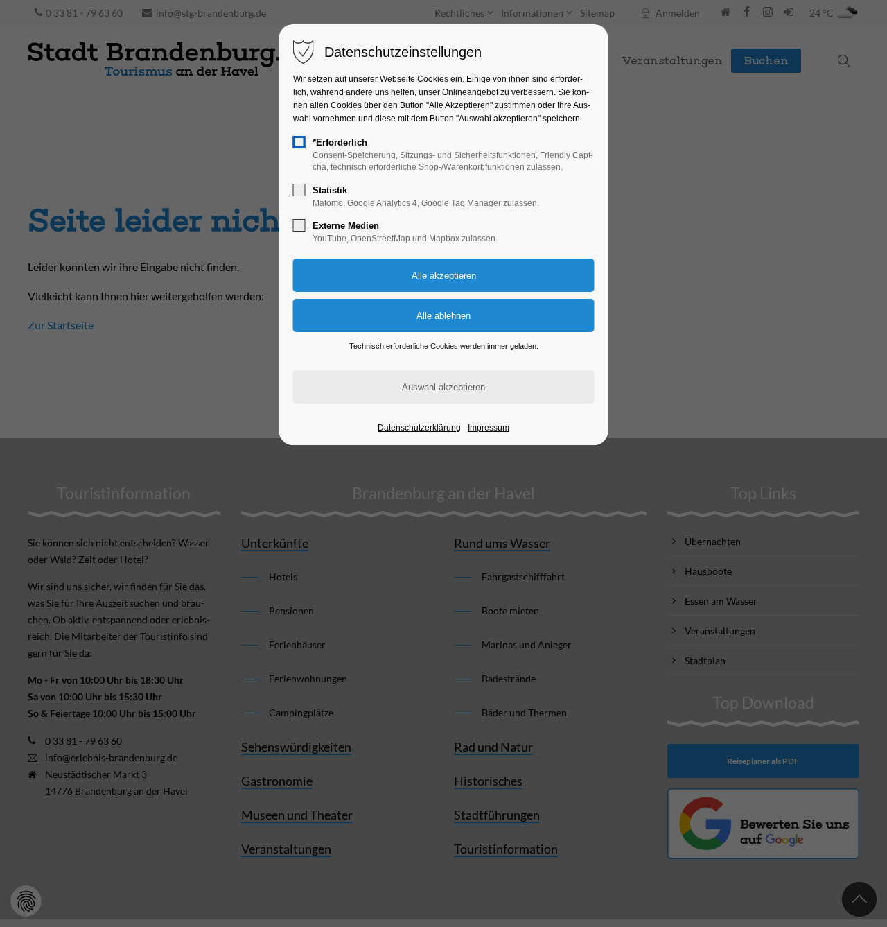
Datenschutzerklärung (419, 428)
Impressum (488, 428)
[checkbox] (299, 142)
